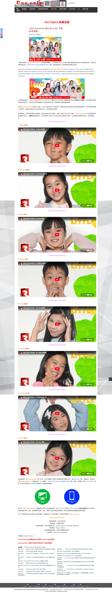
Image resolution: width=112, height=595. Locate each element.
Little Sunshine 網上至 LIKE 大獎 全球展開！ (36, 569)
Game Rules (37, 586)
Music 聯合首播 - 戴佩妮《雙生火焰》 (34, 551)
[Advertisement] (57, 15)
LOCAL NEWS (32, 9)
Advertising (57, 586)
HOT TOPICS (53, 9)
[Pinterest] (1, 34)
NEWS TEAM (85, 9)
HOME (17, 9)
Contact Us (44, 586)
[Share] (1, 37)
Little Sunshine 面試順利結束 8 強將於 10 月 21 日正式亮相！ (77, 553)
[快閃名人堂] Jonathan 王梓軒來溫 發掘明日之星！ (37, 563)
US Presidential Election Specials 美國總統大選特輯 (36, 561)
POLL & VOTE (72, 9)
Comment (51, 586)
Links (87, 586)
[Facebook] (1, 29)
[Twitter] (1, 32)
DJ (78, 9)
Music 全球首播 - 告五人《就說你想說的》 (72, 555)
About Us (30, 586)
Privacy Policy (80, 586)
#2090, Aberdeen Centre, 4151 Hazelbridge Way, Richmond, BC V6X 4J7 (31, 589)
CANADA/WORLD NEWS (43, 9)
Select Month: (37, 547)
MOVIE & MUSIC (63, 9)
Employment (65, 586)
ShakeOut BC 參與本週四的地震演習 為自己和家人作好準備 (79, 549)
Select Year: (27, 547)
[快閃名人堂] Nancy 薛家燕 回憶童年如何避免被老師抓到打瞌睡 (40, 549)
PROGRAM (24, 9)
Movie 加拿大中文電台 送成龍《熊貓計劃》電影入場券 (38, 571)
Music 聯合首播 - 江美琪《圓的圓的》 (71, 551)
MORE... (18, 10)
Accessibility (73, 586)
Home (25, 586)
